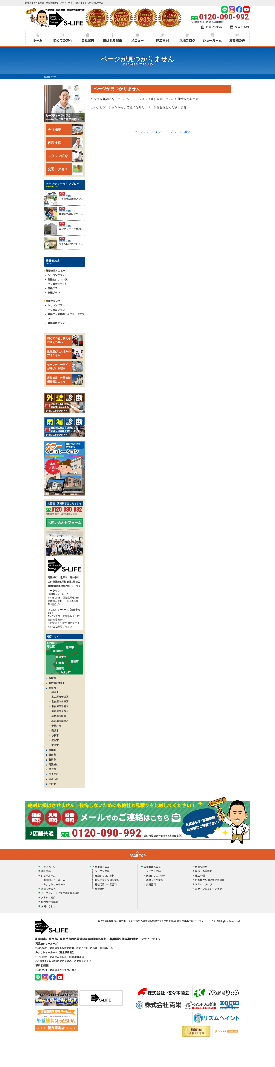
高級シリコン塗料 (104, 875)
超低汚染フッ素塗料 (106, 884)
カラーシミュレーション (208, 888)
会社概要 (54, 130)
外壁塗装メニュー (102, 866)
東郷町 (52, 749)
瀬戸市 (52, 769)
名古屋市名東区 (59, 701)
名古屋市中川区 (57, 683)
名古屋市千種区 (59, 706)
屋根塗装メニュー (153, 866)
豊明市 (55, 740)
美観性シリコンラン (59, 279)
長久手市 (53, 774)
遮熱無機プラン (56, 323)
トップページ (48, 866)
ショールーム (212, 40)
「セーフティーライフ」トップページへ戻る (161, 132)
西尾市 (52, 678)
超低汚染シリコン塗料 (107, 880)
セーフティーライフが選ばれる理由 (59, 366)
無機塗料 (100, 888)
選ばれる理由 (112, 40)
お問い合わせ (214, 27)
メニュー (137, 40)
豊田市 (52, 759)
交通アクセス (58, 169)
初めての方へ (62, 40)
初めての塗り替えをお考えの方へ (59, 340)
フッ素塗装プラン (57, 284)
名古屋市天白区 (59, 711)
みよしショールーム (54, 884)
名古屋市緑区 (58, 716)
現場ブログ (187, 40)
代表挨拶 (54, 143)
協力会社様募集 (49, 902)
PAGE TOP (137, 856)
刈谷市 (55, 691)
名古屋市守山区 (59, 696)
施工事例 (162, 40)
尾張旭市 (53, 764)
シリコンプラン (56, 275)
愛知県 (52, 688)
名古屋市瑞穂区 (59, 721)
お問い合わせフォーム (64, 522)
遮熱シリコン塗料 (156, 875)
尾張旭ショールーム (54, 880)
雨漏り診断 (201, 866)
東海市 (55, 745)
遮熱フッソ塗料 (154, 880)
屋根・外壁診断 (203, 871)
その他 (52, 783)
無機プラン (54, 288)
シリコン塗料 (102, 871)
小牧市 (55, 735)
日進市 (52, 754)
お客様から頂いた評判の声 (209, 880)
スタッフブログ (203, 884)
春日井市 (56, 725)
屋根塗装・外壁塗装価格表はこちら (59, 379)
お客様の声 (237, 40)
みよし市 (53, 779)
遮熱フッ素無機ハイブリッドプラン (66, 316)
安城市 (55, 730)
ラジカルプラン (56, 309)
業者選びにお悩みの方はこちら (59, 353)
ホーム (37, 40)
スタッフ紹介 (58, 156)
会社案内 (87, 40)
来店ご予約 (242, 27)
